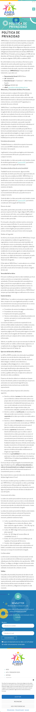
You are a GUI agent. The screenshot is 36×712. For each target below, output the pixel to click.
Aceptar (18, 697)
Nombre (4, 622)
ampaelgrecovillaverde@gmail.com (18, 87)
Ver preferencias (18, 706)
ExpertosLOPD (22, 162)
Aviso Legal (27, 710)
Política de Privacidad (19, 710)
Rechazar (18, 701)
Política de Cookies (10, 710)
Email (3, 630)
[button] (33, 680)
